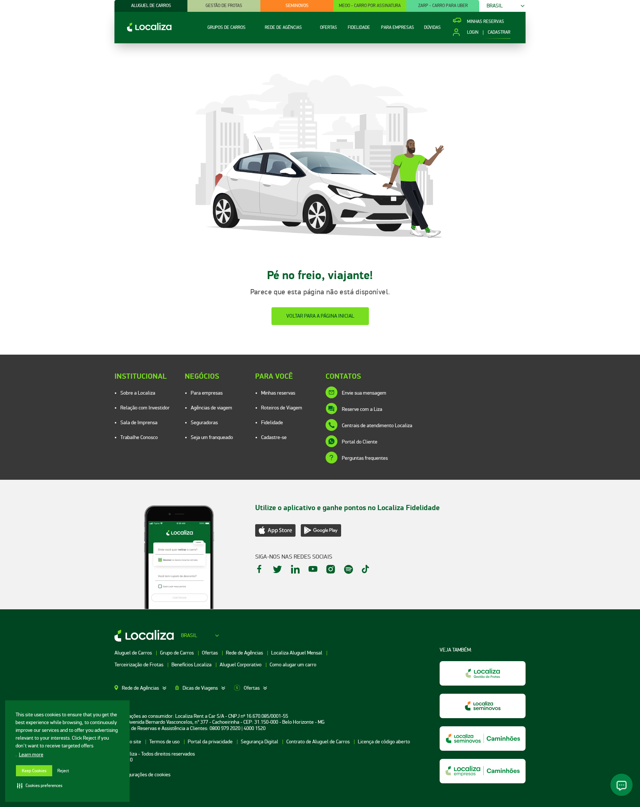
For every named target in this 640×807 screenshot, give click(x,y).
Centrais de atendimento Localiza (377, 425)
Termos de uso (165, 742)
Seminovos (297, 6)
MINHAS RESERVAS (485, 21)
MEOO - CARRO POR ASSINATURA (370, 6)
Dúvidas (432, 27)
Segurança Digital (260, 742)
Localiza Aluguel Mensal (297, 653)
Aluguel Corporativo (241, 665)
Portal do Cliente (359, 442)
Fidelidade (272, 422)
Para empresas (207, 393)
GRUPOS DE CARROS (226, 27)
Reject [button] (63, 771)
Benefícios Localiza (192, 665)
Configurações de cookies (143, 774)
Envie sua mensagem (364, 393)
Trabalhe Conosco (139, 437)
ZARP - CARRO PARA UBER (443, 6)
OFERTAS (328, 27)
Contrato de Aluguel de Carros (318, 742)
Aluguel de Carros (133, 653)
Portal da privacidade (211, 742)
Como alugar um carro (293, 665)
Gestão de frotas (224, 6)
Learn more (31, 754)
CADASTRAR (499, 32)
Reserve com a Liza (362, 409)
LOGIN (472, 32)
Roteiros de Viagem (281, 408)
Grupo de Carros (177, 653)
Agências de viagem (211, 408)
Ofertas (210, 653)
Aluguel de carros (151, 6)
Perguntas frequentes (365, 458)
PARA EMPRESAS (397, 27)
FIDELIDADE (359, 27)
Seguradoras (204, 422)
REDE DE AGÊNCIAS (283, 27)
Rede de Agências (245, 653)
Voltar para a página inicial (320, 316)
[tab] (144, 688)
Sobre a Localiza (137, 393)
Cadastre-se (274, 437)
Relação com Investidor (145, 408)
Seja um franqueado (212, 437)
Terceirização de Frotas (139, 665)
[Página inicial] (142, 30)
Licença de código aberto (384, 742)
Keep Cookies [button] (34, 771)
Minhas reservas (278, 393)
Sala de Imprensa (138, 422)
